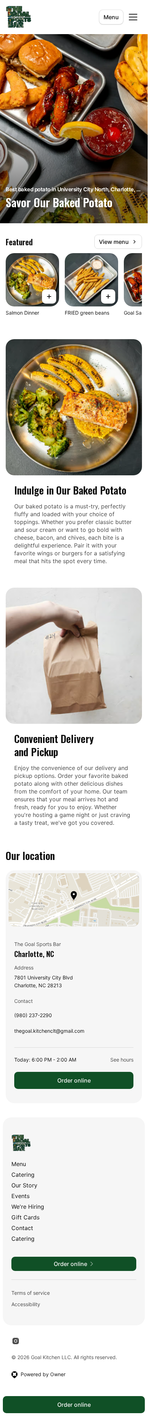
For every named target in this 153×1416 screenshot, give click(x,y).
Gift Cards (25, 1217)
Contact (22, 1227)
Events (20, 1195)
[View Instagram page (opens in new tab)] (15, 1341)
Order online (74, 1080)
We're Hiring (27, 1206)
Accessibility (25, 1304)
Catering (23, 1174)
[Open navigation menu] (133, 17)
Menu (111, 17)
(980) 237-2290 (33, 1017)
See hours (121, 1060)
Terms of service (30, 1293)
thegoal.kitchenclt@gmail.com (49, 1032)
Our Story (24, 1185)
